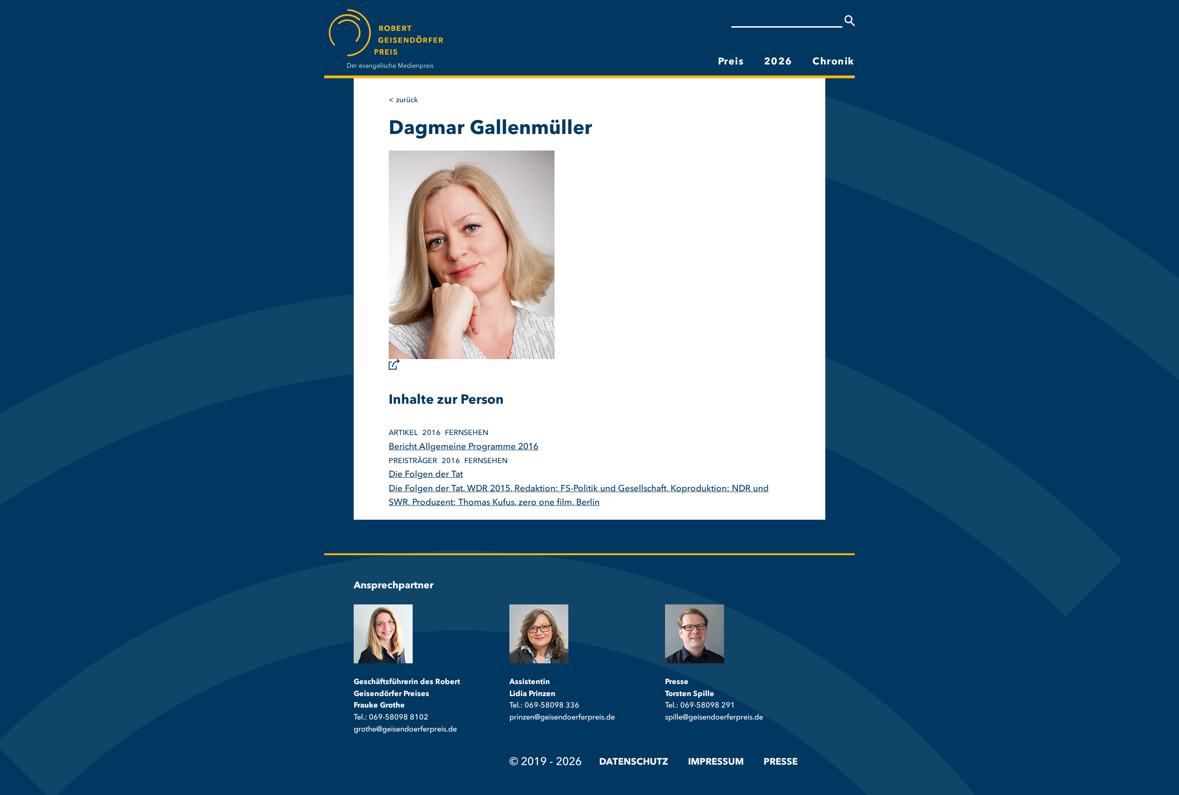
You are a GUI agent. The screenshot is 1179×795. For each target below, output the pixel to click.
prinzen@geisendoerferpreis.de (562, 717)
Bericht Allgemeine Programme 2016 (463, 447)
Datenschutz (633, 762)
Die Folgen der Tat (426, 474)
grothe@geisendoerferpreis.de (405, 729)
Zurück (407, 100)
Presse (781, 762)
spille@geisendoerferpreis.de (714, 717)
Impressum (716, 762)
